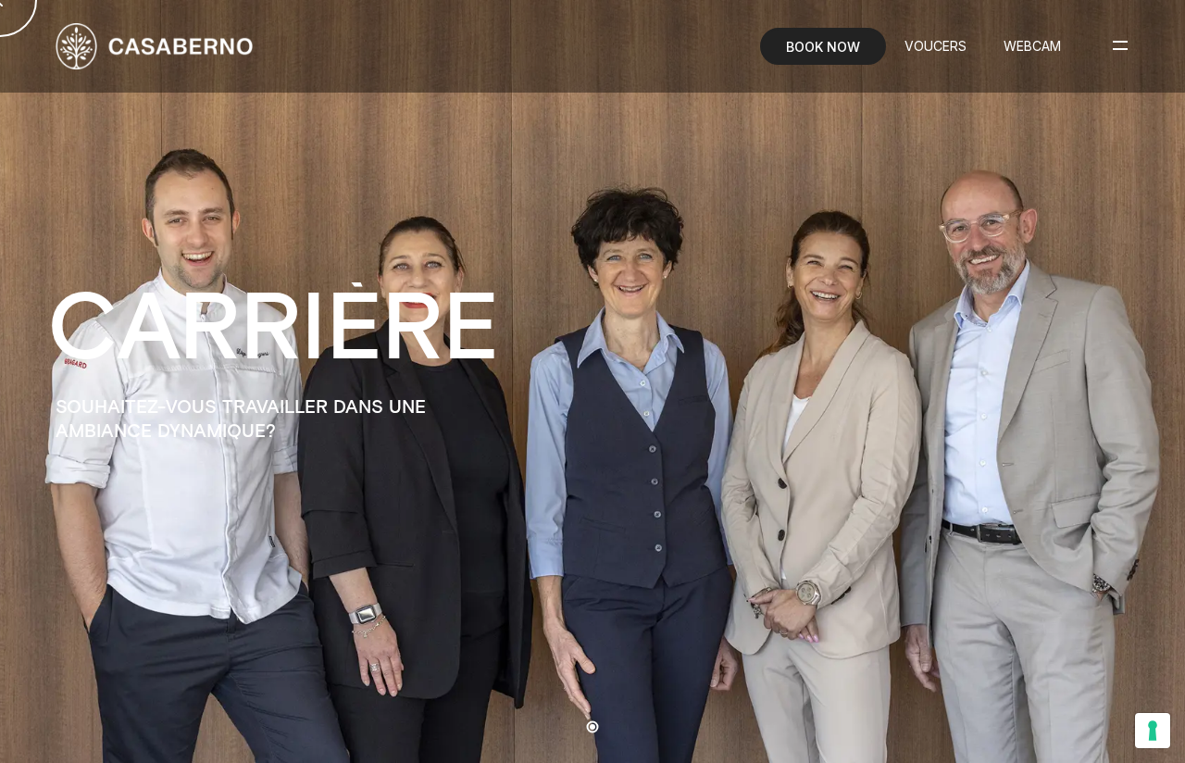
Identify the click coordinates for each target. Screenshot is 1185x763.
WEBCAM (1032, 46)
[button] (888, 381)
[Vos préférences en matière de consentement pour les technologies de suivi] (1152, 730)
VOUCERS (935, 46)
